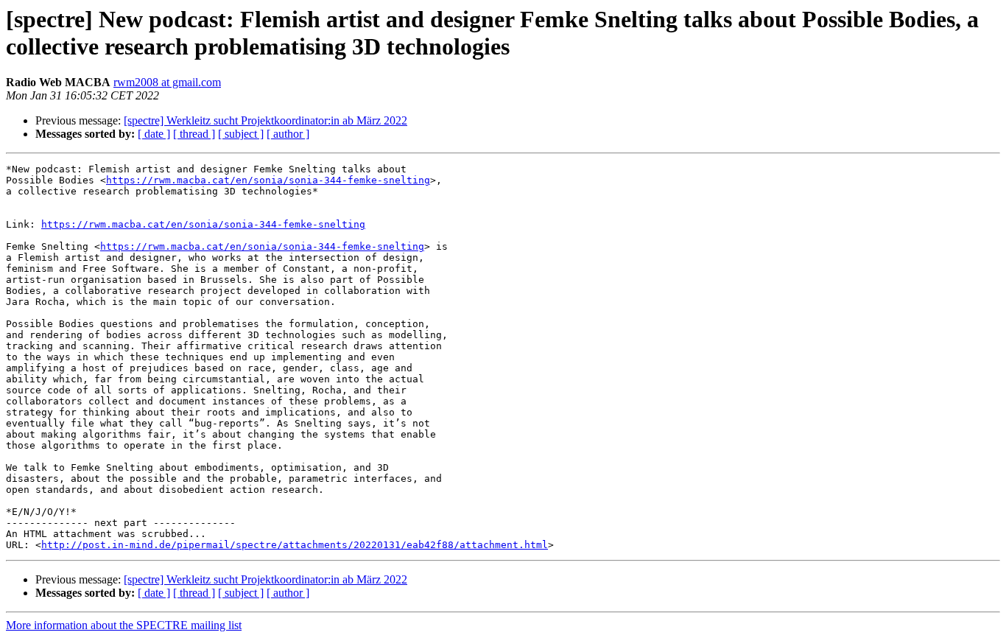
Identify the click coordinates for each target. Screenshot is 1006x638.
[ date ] (154, 133)
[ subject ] (241, 133)
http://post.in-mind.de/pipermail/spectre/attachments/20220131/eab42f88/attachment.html (294, 544)
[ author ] (288, 133)
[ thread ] (194, 133)
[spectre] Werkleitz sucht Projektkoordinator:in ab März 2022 (265, 120)
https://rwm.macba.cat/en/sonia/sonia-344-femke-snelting (268, 180)
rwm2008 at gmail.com (167, 82)
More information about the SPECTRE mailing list (124, 625)
